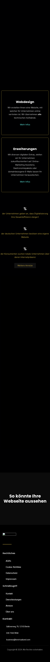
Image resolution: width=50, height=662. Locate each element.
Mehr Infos (25, 124)
